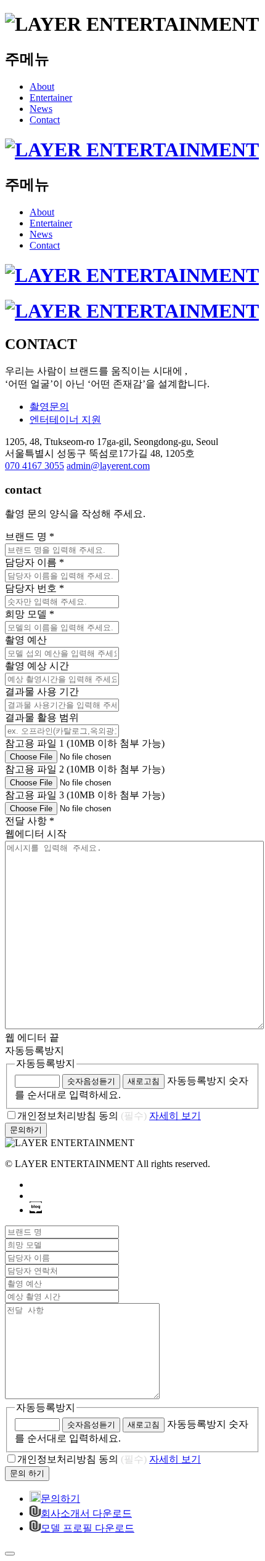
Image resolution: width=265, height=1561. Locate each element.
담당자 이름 (34, 562)
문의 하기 (27, 1473)
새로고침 (144, 1081)
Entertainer (51, 97)
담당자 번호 (34, 588)
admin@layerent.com (108, 465)
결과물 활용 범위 (42, 717)
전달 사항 (29, 821)
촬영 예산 (26, 640)
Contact (45, 119)
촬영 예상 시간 (37, 665)
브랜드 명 (29, 536)
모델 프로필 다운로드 (87, 1528)
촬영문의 (49, 406)
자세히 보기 (175, 1115)
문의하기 (60, 1498)
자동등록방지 (45, 1063)
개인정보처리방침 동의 (82, 1115)
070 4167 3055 (34, 465)
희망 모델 (29, 614)
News (41, 108)
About (42, 86)
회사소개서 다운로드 (86, 1513)
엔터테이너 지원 (65, 419)
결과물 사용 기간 (42, 691)
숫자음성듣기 (91, 1081)
